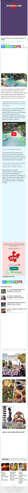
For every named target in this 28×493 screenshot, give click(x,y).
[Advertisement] (14, 22)
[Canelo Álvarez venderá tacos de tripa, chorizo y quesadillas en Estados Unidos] (23, 467)
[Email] (15, 46)
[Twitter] (11, 46)
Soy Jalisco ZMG (6, 1)
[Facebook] (3, 46)
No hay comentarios (19, 41)
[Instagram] (19, 46)
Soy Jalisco (3, 41)
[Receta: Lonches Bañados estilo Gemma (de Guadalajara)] (5, 467)
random (18, 491)
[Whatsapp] (7, 46)
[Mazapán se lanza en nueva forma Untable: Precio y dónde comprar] (14, 467)
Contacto (10, 491)
